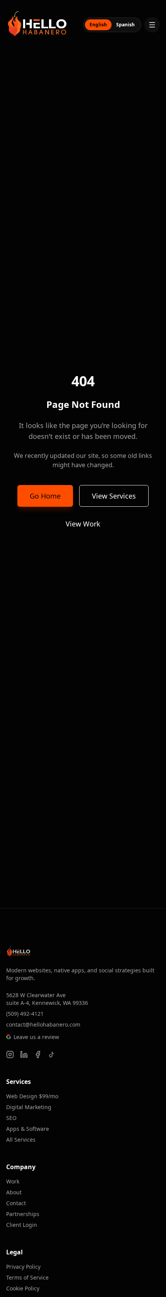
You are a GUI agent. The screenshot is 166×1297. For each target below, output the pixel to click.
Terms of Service (27, 1277)
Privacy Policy (23, 1266)
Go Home (45, 496)
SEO (11, 1118)
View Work (83, 523)
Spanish (125, 24)
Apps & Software (27, 1128)
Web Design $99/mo (32, 1096)
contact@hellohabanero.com (43, 1024)
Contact (16, 1203)
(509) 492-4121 (25, 1013)
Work (12, 1181)
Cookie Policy (22, 1288)
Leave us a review (36, 1037)
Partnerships (22, 1214)
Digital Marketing (28, 1107)
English (98, 24)
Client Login (21, 1224)
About (14, 1192)
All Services (21, 1139)
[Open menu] (152, 25)
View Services (114, 496)
